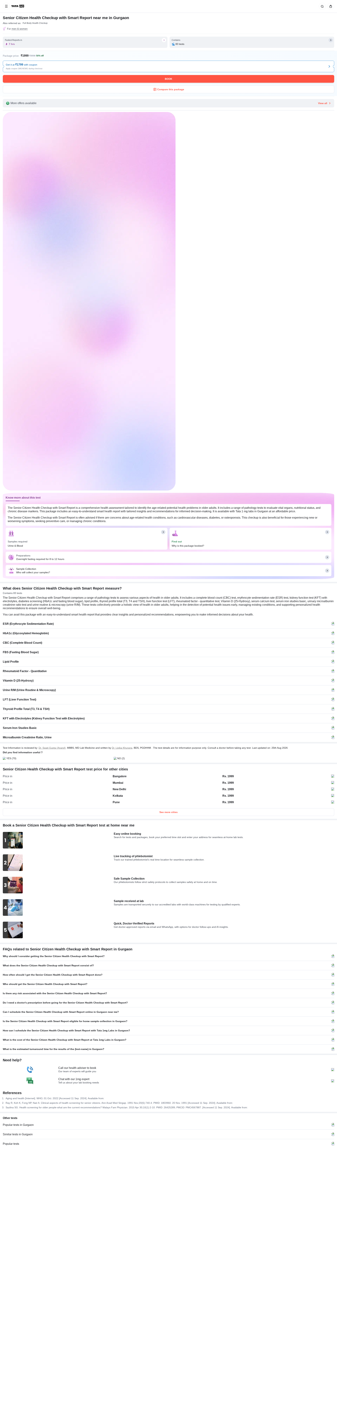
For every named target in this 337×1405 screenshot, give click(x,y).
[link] (18, 6)
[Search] (321, 6)
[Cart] (330, 6)
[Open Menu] (6, 6)
